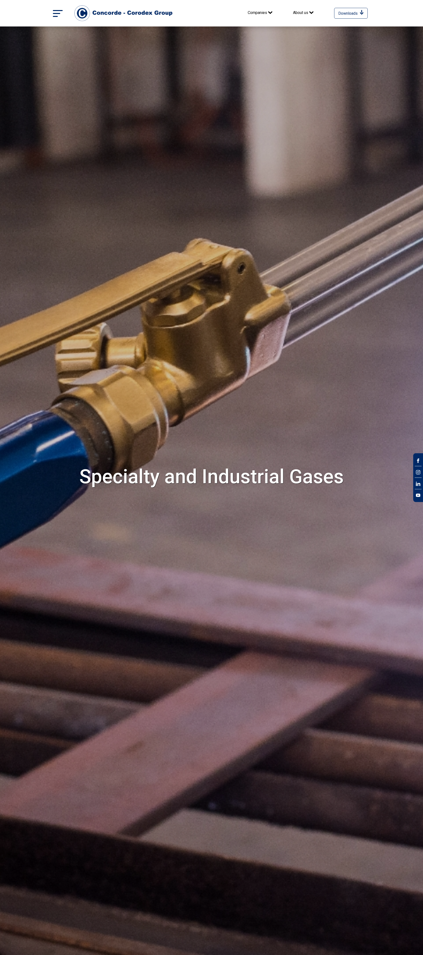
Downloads (348, 13)
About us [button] (301, 12)
